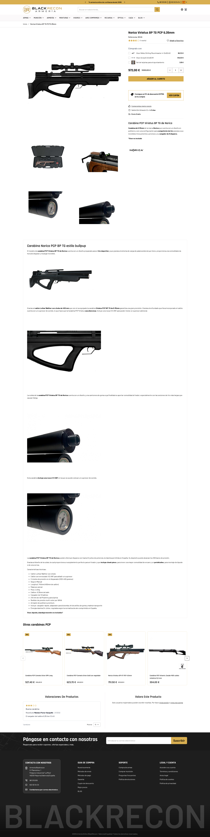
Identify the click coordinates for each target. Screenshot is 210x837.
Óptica (120, 18)
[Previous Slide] (23, 658)
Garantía (81, 779)
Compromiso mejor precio (141, 106)
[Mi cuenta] (182, 9)
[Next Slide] (187, 658)
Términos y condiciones (169, 771)
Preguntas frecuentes (127, 775)
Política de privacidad (168, 783)
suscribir (179, 740)
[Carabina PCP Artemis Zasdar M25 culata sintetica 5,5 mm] (167, 651)
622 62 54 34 (175, 2)
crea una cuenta (177, 703)
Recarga (108, 18)
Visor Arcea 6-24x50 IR (145, 58)
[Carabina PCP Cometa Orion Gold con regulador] (84, 651)
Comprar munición (126, 771)
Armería (50, 18)
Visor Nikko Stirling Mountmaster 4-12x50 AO (153, 53)
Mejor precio (82, 787)
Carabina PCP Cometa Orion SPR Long (38, 675)
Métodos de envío (84, 771)
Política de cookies (167, 779)
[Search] (157, 9)
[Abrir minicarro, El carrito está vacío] (186, 9)
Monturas (63, 18)
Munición (38, 18)
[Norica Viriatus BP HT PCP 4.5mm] (126, 651)
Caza (131, 18)
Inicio (25, 24)
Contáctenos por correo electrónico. (44, 790)
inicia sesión (164, 703)
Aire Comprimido (92, 18)
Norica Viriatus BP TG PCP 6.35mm (43, 24)
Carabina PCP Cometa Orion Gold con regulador (84, 675)
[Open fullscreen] (73, 81)
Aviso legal (164, 775)
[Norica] (136, 150)
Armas (25, 18)
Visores (76, 18)
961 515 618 (163, 2)
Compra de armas (125, 767)
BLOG (80, 791)
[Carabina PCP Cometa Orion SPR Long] (43, 651)
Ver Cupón (174, 95)
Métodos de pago (84, 775)
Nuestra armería (84, 767)
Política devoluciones (127, 779)
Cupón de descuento (86, 783)
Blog (140, 18)
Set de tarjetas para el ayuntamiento (150, 62)
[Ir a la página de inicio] (42, 9)
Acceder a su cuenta (167, 767)
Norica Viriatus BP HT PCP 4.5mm (120, 675)
